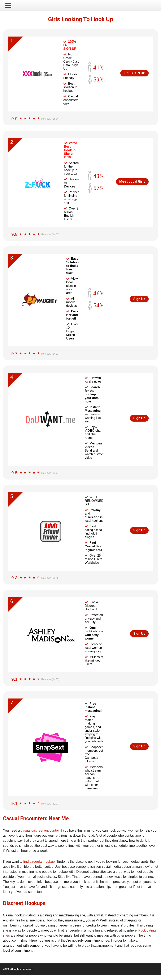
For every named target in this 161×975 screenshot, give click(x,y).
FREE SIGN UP (134, 73)
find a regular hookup (39, 861)
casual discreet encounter (40, 830)
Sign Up (139, 299)
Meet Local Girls (132, 181)
